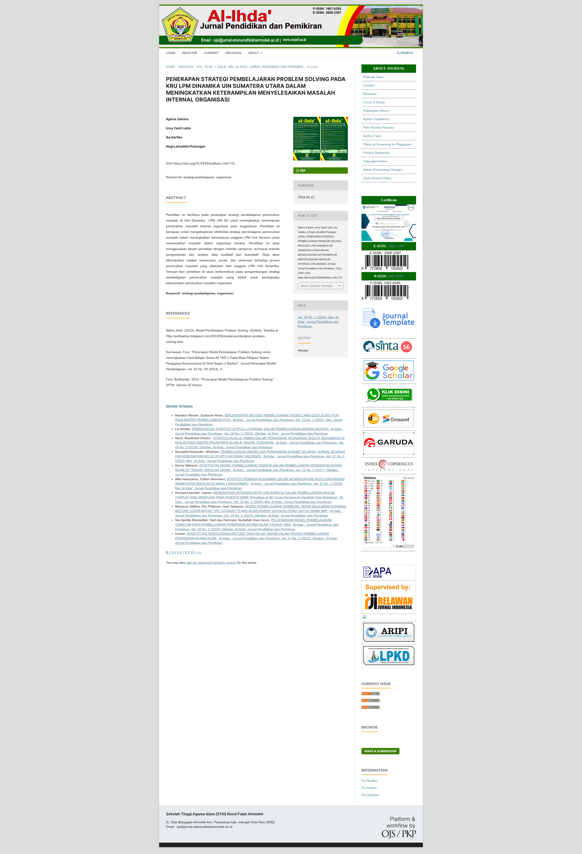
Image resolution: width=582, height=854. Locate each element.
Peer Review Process (378, 127)
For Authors (369, 788)
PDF (302, 170)
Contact (368, 85)
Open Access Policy (377, 178)
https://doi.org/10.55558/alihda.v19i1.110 (204, 163)
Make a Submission (380, 751)
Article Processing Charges (382, 169)
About (254, 53)
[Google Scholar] (388, 379)
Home (170, 67)
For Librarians (370, 795)
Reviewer (370, 94)
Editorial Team (373, 77)
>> (199, 552)
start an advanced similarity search (211, 562)
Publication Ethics (376, 110)
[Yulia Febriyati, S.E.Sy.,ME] (388, 403)
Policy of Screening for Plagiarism (387, 144)
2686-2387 (396, 246)
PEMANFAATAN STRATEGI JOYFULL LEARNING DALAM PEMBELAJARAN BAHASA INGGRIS (260, 429)
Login (170, 53)
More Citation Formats (317, 286)
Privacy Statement (376, 153)
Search (406, 53)
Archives (233, 53)
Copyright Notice (375, 161)
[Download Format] (377, 577)
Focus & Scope (374, 102)
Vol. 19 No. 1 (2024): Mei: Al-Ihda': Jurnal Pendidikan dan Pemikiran (250, 67)
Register (189, 53)
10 (192, 552)
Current (211, 53)
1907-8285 (396, 276)
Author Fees (372, 136)
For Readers (369, 781)
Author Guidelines (376, 119)
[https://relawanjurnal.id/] (389, 610)
